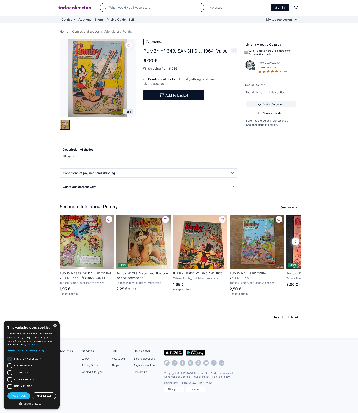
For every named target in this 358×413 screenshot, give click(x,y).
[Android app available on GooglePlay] (195, 352)
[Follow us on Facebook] (182, 363)
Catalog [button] (67, 19)
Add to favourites (273, 104)
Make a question (273, 113)
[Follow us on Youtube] (206, 363)
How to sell (118, 358)
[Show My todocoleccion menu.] (295, 19)
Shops (99, 19)
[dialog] (32, 365)
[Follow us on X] (190, 363)
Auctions (85, 19)
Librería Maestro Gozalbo (263, 44)
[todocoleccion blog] (221, 363)
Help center (142, 351)
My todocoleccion (279, 19)
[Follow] (128, 45)
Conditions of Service (177, 376)
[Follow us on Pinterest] (198, 363)
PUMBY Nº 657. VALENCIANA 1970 (197, 273)
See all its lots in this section (265, 92)
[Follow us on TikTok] (214, 363)
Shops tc (117, 365)
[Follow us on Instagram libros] (175, 363)
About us (66, 351)
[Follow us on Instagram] (167, 363)
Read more (33, 344)
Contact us (140, 372)
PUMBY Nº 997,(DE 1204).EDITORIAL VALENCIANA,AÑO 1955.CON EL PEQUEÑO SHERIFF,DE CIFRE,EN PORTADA (86, 275)
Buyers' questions (144, 365)
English (176, 389)
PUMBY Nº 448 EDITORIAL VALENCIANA (249, 275)
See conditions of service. (262, 124)
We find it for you (92, 372)
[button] (148, 149)
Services (88, 351)
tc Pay (86, 358)
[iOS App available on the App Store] (173, 352)
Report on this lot (285, 317)
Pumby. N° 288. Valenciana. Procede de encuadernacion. (142, 275)
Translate (156, 41)
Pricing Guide (116, 19)
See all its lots (255, 85)
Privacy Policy (201, 376)
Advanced (216, 7)
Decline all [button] (43, 395)
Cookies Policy (221, 376)
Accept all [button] (19, 395)
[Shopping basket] (296, 7)
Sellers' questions (144, 358)
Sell (131, 19)
